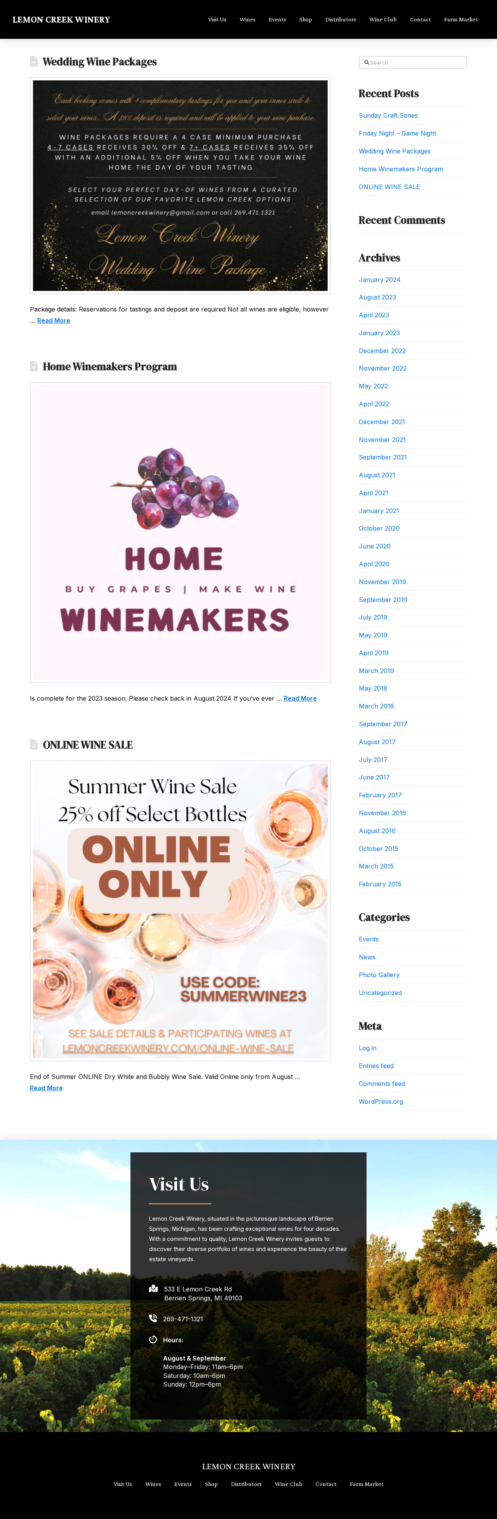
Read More (53, 320)
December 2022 (382, 351)
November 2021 (382, 440)
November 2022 (383, 368)
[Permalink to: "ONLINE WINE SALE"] (180, 911)
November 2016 (382, 813)
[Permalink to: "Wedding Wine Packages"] (180, 185)
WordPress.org (381, 1101)
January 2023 (379, 333)
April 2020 (374, 564)
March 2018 (376, 706)
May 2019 (373, 635)
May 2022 (373, 386)
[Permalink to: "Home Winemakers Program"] (180, 532)
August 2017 (377, 742)
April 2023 (374, 315)
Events (369, 939)
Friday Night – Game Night (397, 133)
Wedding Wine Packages (100, 61)
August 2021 (377, 475)
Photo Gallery (379, 975)
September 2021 (383, 457)
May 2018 (373, 688)
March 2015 (376, 866)
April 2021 (373, 493)
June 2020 (375, 546)
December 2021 (382, 422)
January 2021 (379, 511)
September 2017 (383, 724)
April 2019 (374, 653)
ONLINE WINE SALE (88, 745)
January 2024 (380, 280)
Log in (368, 1048)
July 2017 (373, 760)
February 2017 (380, 795)
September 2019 (383, 600)
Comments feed (382, 1083)
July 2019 (373, 617)
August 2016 (377, 831)
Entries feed (376, 1066)
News (367, 957)
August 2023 (377, 297)
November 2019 (382, 582)
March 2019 (376, 671)
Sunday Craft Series (388, 115)
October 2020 (379, 528)
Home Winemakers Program (110, 366)
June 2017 (374, 777)
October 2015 (378, 849)
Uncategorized (380, 993)
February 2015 (380, 884)
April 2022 (374, 404)
